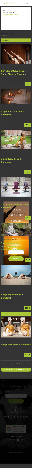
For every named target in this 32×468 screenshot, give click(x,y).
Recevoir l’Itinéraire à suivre (10, 14)
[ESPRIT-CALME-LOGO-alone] (9, 3)
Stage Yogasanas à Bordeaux (16, 344)
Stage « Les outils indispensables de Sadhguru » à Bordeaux (13, 246)
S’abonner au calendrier (16, 369)
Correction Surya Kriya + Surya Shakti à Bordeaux (13, 72)
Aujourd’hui (16, 364)
